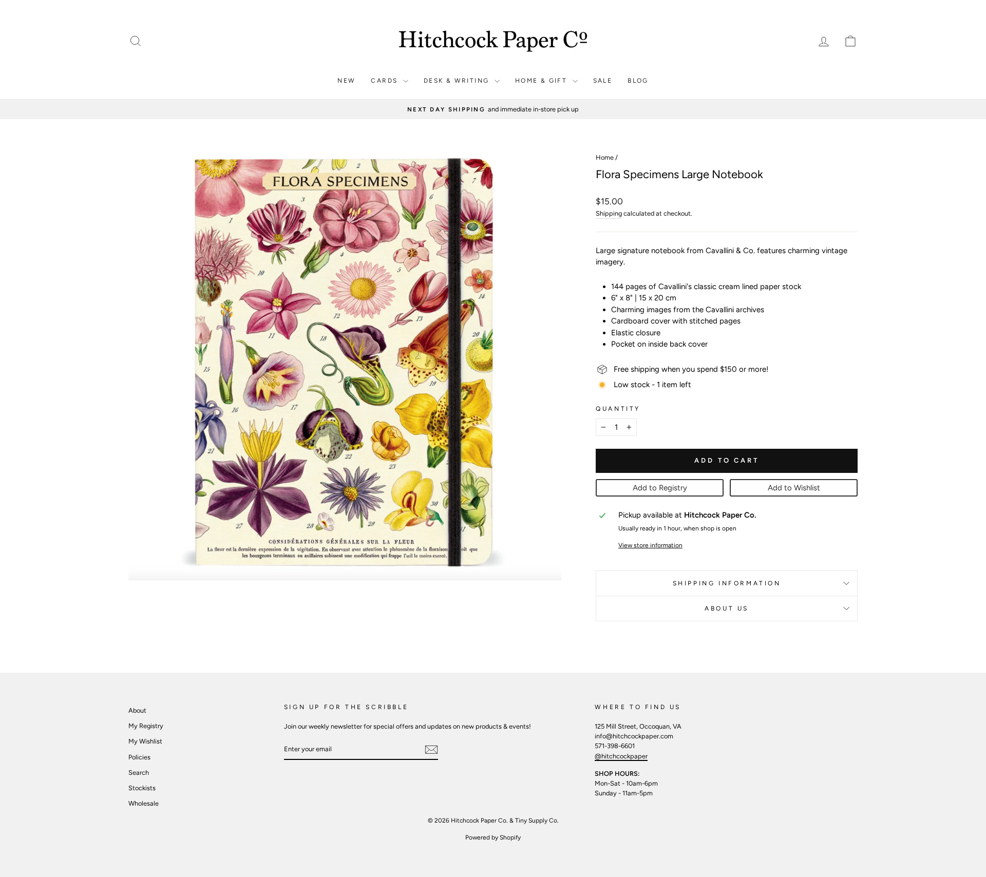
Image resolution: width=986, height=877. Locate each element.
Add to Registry (660, 487)
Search (138, 772)
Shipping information (727, 583)
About (137, 710)
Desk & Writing (458, 80)
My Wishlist (145, 741)
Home (605, 157)
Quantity (618, 408)
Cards (385, 80)
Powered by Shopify (493, 837)
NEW (346, 80)
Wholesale (143, 803)
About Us (727, 608)
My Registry (145, 726)
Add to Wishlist (794, 487)
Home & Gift (542, 80)
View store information (650, 545)
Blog (638, 80)
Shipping (609, 213)
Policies (139, 757)
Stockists (142, 788)
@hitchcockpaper (621, 756)
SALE (603, 80)
